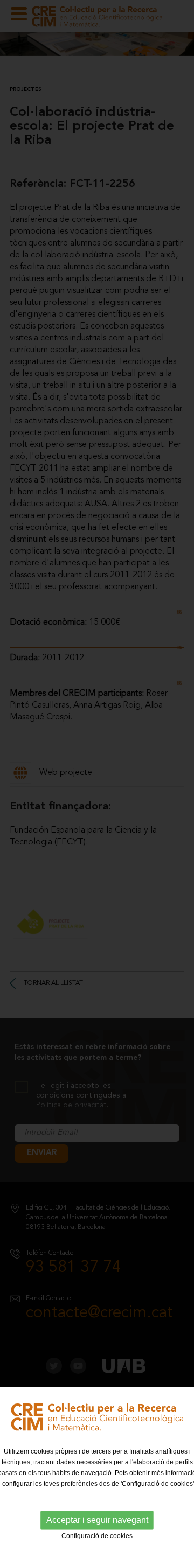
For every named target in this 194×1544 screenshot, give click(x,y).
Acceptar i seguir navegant (97, 1520)
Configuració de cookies (97, 1536)
